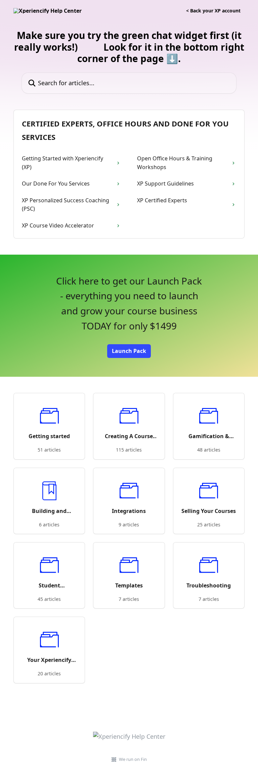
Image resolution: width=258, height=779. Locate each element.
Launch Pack (129, 351)
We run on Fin (133, 759)
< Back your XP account (213, 10)
